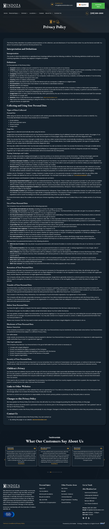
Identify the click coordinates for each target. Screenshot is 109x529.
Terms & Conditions (9, 523)
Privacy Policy (20, 523)
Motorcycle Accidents (46, 494)
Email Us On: (59, 3)
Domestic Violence (67, 494)
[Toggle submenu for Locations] (37, 13)
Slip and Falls (43, 500)
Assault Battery (66, 502)
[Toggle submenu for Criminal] (27, 13)
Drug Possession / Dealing (69, 500)
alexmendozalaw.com (50, 97)
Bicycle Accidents (44, 497)
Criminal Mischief (66, 497)
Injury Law (42, 488)
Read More (21, 463)
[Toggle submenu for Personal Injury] (19, 13)
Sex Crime (64, 488)
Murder (63, 491)
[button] (83, 5)
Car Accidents (43, 491)
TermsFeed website (80, 175)
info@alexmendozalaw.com (64, 5)
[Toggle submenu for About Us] (52, 13)
